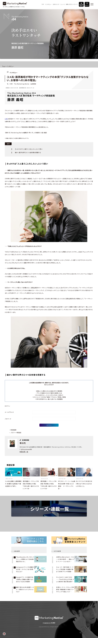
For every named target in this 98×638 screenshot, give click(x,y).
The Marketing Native (21, 84)
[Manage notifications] (4, 633)
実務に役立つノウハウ (71, 4)
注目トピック (56, 4)
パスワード (8, 419)
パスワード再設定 (16, 433)
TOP (42, 4)
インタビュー (48, 4)
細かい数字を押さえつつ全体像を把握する (28, 152)
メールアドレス (9, 412)
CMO (11, 84)
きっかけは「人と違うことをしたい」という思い (28, 149)
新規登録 (13, 430)
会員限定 (33, 84)
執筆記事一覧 (24, 452)
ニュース (62, 4)
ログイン (87, 5)
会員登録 (81, 5)
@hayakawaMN (26, 449)
